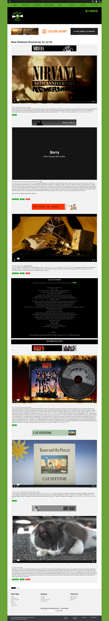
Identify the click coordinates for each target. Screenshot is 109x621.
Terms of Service (75, 618)
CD (53, 267)
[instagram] (94, 11)
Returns (84, 617)
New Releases (37, 5)
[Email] (96, 11)
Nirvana (31, 109)
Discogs (43, 598)
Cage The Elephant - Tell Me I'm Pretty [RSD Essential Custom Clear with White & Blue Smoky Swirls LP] (54, 314)
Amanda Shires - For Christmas (54, 310)
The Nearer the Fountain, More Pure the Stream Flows (23, 183)
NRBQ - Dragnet (54, 323)
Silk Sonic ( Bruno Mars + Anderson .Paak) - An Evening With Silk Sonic (54, 290)
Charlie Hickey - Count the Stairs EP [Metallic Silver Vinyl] (54, 292)
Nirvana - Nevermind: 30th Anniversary (19, 107)
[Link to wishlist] (93, 1)
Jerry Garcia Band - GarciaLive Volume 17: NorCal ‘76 (54, 326)
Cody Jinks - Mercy (54, 321)
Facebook (73, 596)
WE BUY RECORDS (48, 5)
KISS (17, 408)
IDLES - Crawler (54, 289)
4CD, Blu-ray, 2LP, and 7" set (46, 493)
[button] (26, 5)
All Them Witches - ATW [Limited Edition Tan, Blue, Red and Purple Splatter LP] (54, 305)
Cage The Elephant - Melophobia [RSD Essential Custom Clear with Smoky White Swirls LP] (54, 313)
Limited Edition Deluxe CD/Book (68, 267)
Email (72, 599)
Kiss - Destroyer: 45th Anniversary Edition (20, 407)
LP (96, 496)
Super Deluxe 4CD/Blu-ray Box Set (80, 496)
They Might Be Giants (26, 267)
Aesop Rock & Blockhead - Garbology (54, 308)
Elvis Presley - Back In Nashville (54, 293)
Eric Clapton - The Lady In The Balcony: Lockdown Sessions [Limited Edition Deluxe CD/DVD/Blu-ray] (55, 298)
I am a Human (59, 610)
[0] (100, 2)
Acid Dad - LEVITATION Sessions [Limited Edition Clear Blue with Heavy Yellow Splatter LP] (54, 316)
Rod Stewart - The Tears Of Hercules (54, 324)
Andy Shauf (44, 569)
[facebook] (91, 11)
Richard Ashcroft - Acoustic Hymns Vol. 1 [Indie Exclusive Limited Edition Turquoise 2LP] (54, 296)
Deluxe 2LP (66, 422)
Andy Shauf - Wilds (16, 567)
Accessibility (93, 617)
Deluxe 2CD (64, 112)
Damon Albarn (85, 183)
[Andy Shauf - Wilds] (54, 508)
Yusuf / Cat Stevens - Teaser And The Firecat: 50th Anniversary (24, 491)
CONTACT (83, 5)
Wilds (83, 570)
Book (13, 267)
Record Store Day (45, 599)
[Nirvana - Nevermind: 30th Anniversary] (54, 48)
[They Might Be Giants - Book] (54, 207)
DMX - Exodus (54, 327)
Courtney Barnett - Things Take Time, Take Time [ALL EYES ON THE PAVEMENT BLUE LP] (52, 283)
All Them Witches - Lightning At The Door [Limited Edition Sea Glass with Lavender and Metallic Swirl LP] (54, 301)
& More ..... (54, 332)
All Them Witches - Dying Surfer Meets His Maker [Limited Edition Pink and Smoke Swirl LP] (54, 302)
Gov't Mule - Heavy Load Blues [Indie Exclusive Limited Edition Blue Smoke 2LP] (54, 295)
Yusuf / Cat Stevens (16, 493)
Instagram (74, 598)
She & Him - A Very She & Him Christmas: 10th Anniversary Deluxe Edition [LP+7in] (54, 319)
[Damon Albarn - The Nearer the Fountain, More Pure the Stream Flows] (54, 122)
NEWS (60, 5)
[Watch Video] (75, 283)
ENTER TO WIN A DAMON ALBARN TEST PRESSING (24, 193)
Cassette (57, 267)
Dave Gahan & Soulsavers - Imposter (54, 311)
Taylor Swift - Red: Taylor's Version (54, 287)
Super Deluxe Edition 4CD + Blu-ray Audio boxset (48, 413)
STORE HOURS (94, 5)
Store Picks (14, 598)
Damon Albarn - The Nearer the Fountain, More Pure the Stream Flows (25, 181)
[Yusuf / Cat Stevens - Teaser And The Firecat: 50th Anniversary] (54, 433)
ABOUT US (71, 5)
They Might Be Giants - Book (17, 265)
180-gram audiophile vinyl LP (46, 267)
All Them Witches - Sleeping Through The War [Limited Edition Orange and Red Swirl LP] (54, 304)
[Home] (17, 16)
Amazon (43, 596)
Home (12, 596)
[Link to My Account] (96, 1)
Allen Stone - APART (54, 299)
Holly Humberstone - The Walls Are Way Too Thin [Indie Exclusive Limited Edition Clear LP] (54, 317)
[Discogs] (86, 11)
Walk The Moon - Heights (54, 320)
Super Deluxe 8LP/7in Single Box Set (83, 112)
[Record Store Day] (89, 11)
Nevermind (47, 109)
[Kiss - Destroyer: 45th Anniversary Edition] (54, 348)
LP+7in (59, 112)
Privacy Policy (66, 618)
